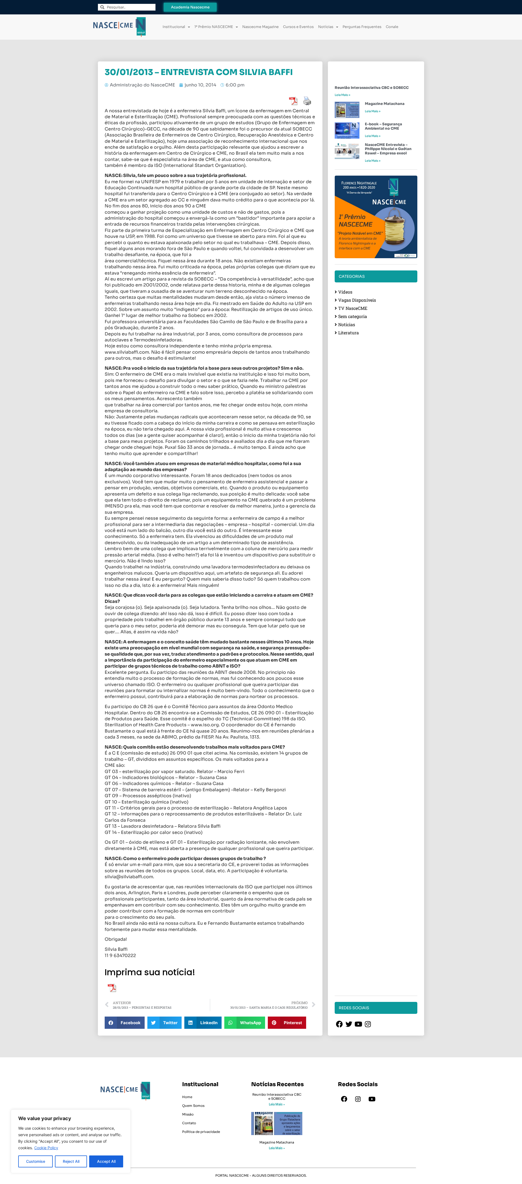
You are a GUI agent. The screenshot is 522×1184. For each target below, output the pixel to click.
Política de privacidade (201, 1132)
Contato (189, 1123)
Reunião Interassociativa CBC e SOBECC (372, 87)
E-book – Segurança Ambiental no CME (383, 126)
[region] (70, 1141)
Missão (188, 1114)
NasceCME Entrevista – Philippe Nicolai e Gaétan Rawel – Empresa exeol (388, 148)
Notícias (325, 26)
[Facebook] (344, 1099)
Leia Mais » (342, 95)
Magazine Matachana (385, 103)
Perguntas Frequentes (362, 26)
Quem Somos (193, 1106)
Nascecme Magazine (260, 26)
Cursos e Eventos (298, 26)
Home (187, 1097)
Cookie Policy (46, 1147)
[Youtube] (372, 1099)
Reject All (71, 1161)
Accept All (106, 1161)
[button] (125, 1023)
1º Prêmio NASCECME (213, 26)
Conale (392, 26)
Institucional (174, 26)
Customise (35, 1161)
